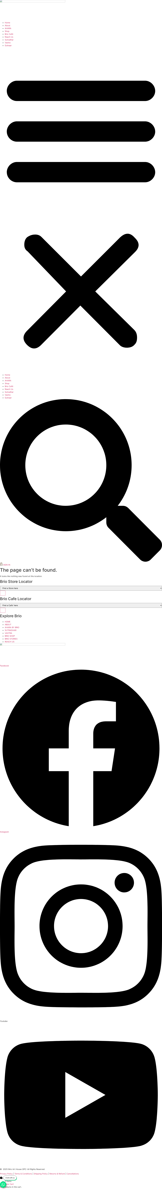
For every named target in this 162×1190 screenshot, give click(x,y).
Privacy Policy (6, 1174)
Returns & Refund (57, 1174)
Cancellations (73, 1174)
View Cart (9, 1184)
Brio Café (9, 34)
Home (7, 22)
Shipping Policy (41, 1174)
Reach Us (9, 37)
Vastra (7, 42)
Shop (7, 31)
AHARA (8, 28)
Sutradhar (9, 40)
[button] (81, 210)
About (7, 25)
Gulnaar (8, 45)
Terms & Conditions (23, 1174)
